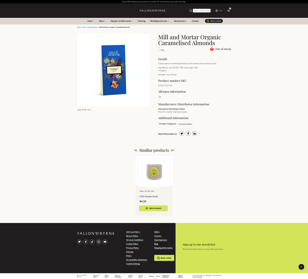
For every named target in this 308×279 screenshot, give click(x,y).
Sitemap (129, 252)
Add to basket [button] (155, 208)
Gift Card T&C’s (133, 232)
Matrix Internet (197, 277)
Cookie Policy (132, 244)
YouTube (105, 241)
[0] (229, 10)
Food (90, 21)
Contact (195, 21)
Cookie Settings (133, 263)
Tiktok (92, 241)
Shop (84, 27)
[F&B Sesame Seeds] (154, 168)
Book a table (215, 21)
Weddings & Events (158, 21)
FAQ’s (129, 256)
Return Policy (132, 236)
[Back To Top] (301, 267)
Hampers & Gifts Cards (121, 21)
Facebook (85, 241)
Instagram (98, 241)
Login (220, 10)
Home (79, 27)
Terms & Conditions (134, 240)
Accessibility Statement (136, 260)
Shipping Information (163, 248)
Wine (101, 21)
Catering (141, 21)
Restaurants (179, 21)
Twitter (79, 241)
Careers (157, 236)
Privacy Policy (132, 248)
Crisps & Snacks (92, 27)
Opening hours (160, 240)
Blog (156, 244)
